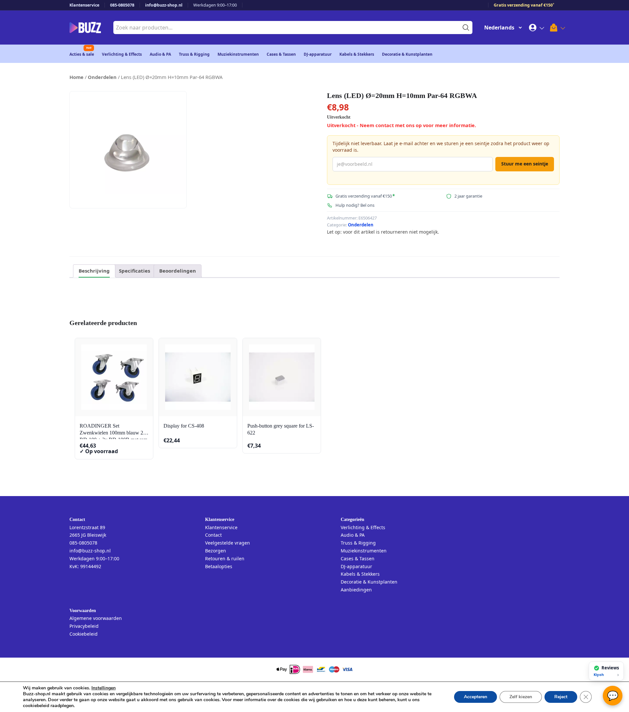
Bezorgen (215, 551)
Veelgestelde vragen (227, 543)
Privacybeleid (84, 626)
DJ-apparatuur (318, 54)
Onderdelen (102, 77)
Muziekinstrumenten (238, 54)
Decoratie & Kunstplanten (407, 54)
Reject (560, 697)
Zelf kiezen (520, 697)
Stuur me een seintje (524, 164)
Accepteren (475, 697)
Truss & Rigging (194, 54)
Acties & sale (81, 54)
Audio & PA (160, 54)
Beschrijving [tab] (94, 270)
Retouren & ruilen (224, 558)
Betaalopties (218, 566)
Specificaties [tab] (134, 270)
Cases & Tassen (281, 54)
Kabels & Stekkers (356, 54)
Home (76, 77)
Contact (213, 535)
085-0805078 (122, 5)
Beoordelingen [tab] (177, 270)
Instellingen (103, 688)
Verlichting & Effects (122, 54)
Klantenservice (84, 5)
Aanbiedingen (356, 590)
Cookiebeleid (83, 634)
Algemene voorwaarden (95, 618)
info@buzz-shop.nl (163, 5)
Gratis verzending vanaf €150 (524, 5)
